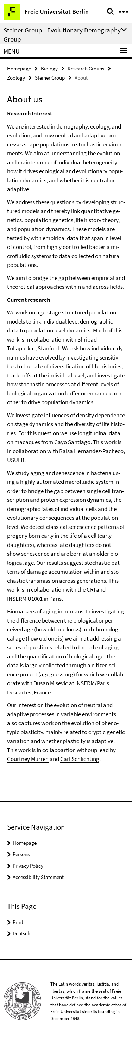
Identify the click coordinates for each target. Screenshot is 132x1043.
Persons (21, 854)
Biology (49, 68)
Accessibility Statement (38, 877)
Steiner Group (50, 77)
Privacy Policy (28, 865)
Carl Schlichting (79, 759)
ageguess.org (56, 674)
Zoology (16, 77)
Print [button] (18, 922)
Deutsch (21, 933)
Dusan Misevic (50, 683)
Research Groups (86, 68)
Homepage (19, 68)
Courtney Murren (28, 759)
